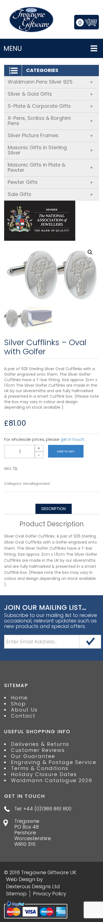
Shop (18, 704)
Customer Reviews (38, 750)
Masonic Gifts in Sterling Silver (50, 150)
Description (53, 508)
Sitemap (16, 893)
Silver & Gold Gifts (50, 93)
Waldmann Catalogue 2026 (51, 780)
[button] (90, 252)
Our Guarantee (33, 756)
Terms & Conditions (39, 768)
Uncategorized (36, 483)
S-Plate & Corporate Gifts (50, 106)
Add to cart (65, 451)
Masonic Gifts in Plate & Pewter (50, 167)
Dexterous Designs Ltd (33, 886)
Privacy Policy (49, 893)
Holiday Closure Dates (44, 774)
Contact (23, 716)
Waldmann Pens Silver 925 (50, 81)
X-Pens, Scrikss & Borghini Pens (50, 121)
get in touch (72, 439)
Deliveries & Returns (40, 744)
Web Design (20, 879)
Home (19, 698)
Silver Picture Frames (50, 135)
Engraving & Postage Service (53, 762)
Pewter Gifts (50, 182)
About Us (24, 710)
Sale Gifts (50, 194)
